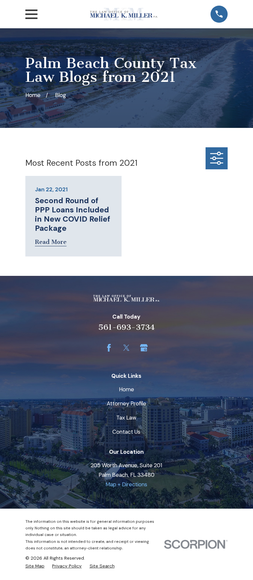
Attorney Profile (126, 403)
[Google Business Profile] (144, 347)
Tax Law (126, 417)
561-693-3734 (126, 327)
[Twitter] (126, 347)
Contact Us (126, 431)
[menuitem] (34, 566)
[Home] (124, 14)
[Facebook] (109, 347)
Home (126, 389)
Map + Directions (126, 484)
